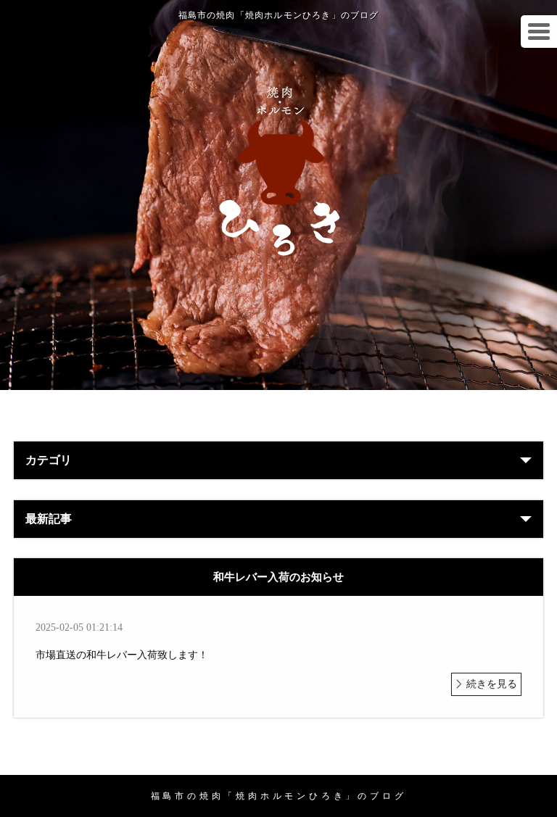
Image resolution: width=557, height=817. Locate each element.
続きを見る (491, 684)
